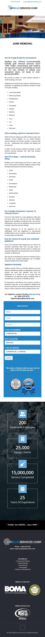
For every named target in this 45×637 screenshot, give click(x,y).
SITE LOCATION (12, 339)
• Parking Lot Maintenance (22, 569)
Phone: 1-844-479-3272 (22, 546)
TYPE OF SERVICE (12, 348)
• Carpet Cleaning (22, 563)
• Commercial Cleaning (22, 561)
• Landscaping (22, 567)
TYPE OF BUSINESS (13, 330)
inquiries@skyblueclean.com (32, 2)
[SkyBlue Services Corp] (22, 7)
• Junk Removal (22, 565)
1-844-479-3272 (15, 2)
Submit (8, 358)
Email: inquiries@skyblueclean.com (22, 549)
